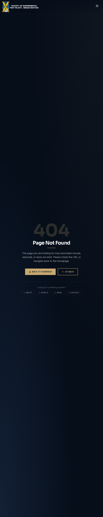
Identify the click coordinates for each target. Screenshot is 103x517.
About (29, 293)
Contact (75, 293)
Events (44, 293)
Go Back (69, 272)
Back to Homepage (42, 272)
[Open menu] (97, 6)
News (59, 293)
